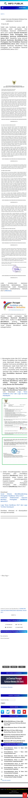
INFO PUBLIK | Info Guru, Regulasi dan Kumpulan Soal (16, 789)
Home (22, 666)
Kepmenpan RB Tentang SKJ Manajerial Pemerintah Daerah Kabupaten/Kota (14, 741)
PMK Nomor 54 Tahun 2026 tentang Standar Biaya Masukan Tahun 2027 (13, 731)
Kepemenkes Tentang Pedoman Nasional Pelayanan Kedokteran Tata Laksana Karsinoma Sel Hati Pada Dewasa (15, 736)
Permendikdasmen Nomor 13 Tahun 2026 (15, 727)
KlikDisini (8, 290)
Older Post (14, 666)
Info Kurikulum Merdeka (6, 687)
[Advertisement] (14, 63)
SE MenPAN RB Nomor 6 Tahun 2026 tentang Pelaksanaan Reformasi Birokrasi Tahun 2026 (15, 723)
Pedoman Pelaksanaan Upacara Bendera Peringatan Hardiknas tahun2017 (14, 499)
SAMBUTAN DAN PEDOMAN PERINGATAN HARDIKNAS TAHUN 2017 (13, 610)
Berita (2, 14)
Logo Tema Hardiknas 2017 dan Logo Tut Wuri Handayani (15, 393)
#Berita (13, 615)
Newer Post (6, 666)
